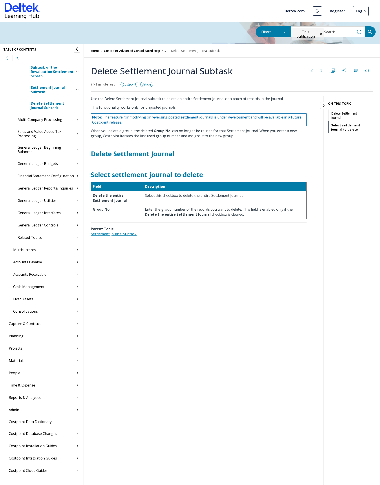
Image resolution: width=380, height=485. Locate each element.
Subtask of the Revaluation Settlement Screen (52, 71)
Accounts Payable (27, 262)
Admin (14, 410)
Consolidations (25, 311)
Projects (15, 348)
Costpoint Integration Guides (33, 458)
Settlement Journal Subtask (48, 89)
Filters (266, 31)
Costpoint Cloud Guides (28, 470)
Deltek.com (295, 11)
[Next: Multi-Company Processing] (321, 70)
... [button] (165, 51)
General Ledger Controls (38, 225)
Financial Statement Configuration (46, 176)
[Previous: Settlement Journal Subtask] (312, 70)
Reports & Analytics (25, 397)
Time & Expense (22, 385)
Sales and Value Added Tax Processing (39, 133)
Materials (16, 360)
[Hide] (77, 49)
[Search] (370, 31)
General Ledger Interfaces (39, 213)
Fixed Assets (23, 299)
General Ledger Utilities (37, 200)
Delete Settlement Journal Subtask (47, 105)
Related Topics (30, 237)
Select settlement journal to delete (345, 127)
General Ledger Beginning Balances (39, 149)
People (14, 373)
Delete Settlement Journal (344, 115)
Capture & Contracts (25, 323)
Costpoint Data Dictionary (30, 421)
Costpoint (129, 84)
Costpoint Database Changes (33, 433)
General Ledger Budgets (38, 163)
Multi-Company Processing (40, 119)
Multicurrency (24, 250)
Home (95, 51)
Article (146, 84)
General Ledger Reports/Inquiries (45, 188)
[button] (317, 11)
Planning (16, 336)
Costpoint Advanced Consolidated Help (132, 51)
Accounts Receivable (29, 274)
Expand (7, 58)
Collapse (17, 58)
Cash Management (28, 286)
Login (361, 11)
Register (337, 11)
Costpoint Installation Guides (33, 446)
